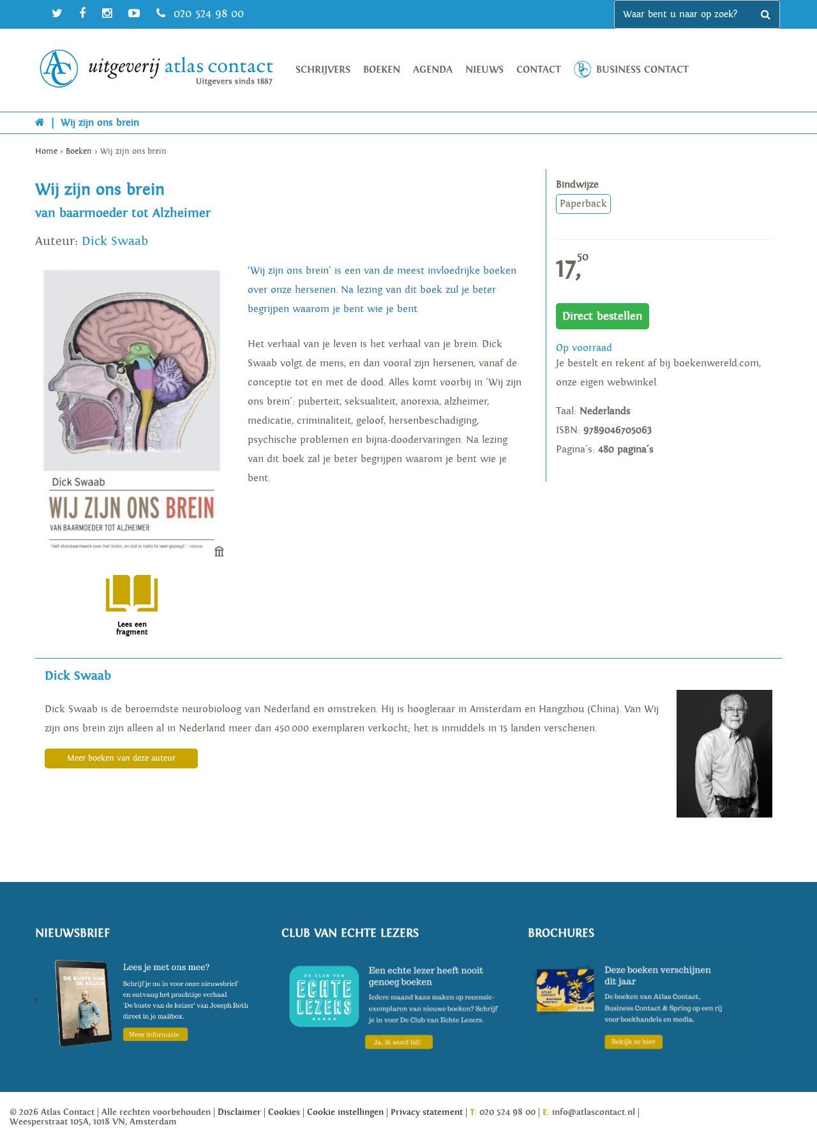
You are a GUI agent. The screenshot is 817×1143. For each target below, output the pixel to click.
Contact (538, 70)
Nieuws (484, 70)
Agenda (433, 70)
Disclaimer (239, 1112)
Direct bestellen (602, 316)
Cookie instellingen (345, 1112)
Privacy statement (427, 1112)
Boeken (381, 70)
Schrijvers (323, 70)
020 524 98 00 (207, 13)
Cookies (284, 1112)
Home (46, 151)
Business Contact (642, 70)
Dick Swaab (115, 241)
